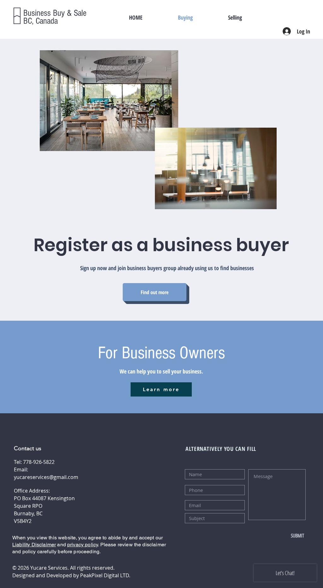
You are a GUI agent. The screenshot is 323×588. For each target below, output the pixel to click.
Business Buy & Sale (54, 13)
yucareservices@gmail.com (46, 477)
